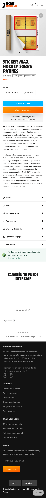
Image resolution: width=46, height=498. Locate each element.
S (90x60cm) (28, 92)
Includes (9, 197)
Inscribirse (12, 469)
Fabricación (11, 221)
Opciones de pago (13, 236)
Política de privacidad (13, 432)
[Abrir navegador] (42, 4)
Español (28, 483)
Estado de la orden (11, 388)
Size (8, 205)
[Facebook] (5, 375)
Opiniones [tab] (8, 321)
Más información (14, 258)
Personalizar (24, 103)
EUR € (14, 483)
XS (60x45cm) (11, 92)
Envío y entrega (10, 393)
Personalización (12, 213)
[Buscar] (31, 4)
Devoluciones (9, 397)
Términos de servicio (12, 424)
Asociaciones (9, 410)
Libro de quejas (10, 437)
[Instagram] (11, 375)
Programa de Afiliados (13, 406)
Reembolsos (11, 244)
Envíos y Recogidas (14, 228)
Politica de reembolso (13, 428)
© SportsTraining (9, 489)
